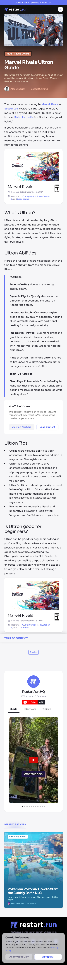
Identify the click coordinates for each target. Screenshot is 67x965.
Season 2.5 (11, 108)
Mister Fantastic (24, 117)
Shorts (13, 709)
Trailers (47, 709)
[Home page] (15, 9)
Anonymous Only (19, 956)
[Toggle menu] (60, 9)
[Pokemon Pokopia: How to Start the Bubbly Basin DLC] (33, 847)
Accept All (48, 956)
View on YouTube (21, 427)
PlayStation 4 (31, 196)
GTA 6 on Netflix (23, 2)
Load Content (47, 427)
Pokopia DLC (46, 2)
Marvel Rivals (50, 104)
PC (23, 196)
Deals (35, 2)
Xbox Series (23, 199)
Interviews (30, 709)
